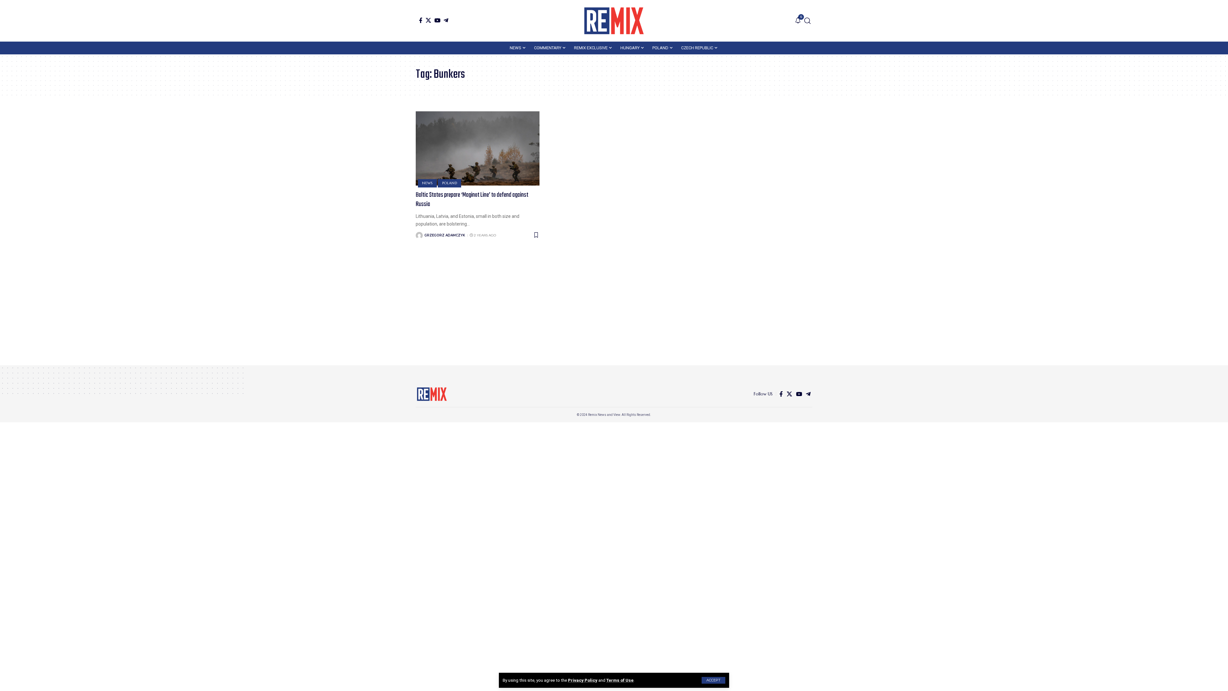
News (427, 183)
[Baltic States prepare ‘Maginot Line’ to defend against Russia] (477, 148)
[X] (428, 20)
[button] (713, 680)
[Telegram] (446, 20)
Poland (449, 183)
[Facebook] (420, 20)
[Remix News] (614, 21)
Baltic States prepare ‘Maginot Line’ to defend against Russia (472, 199)
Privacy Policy (582, 680)
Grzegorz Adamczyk (444, 235)
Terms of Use (620, 680)
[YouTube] (437, 20)
